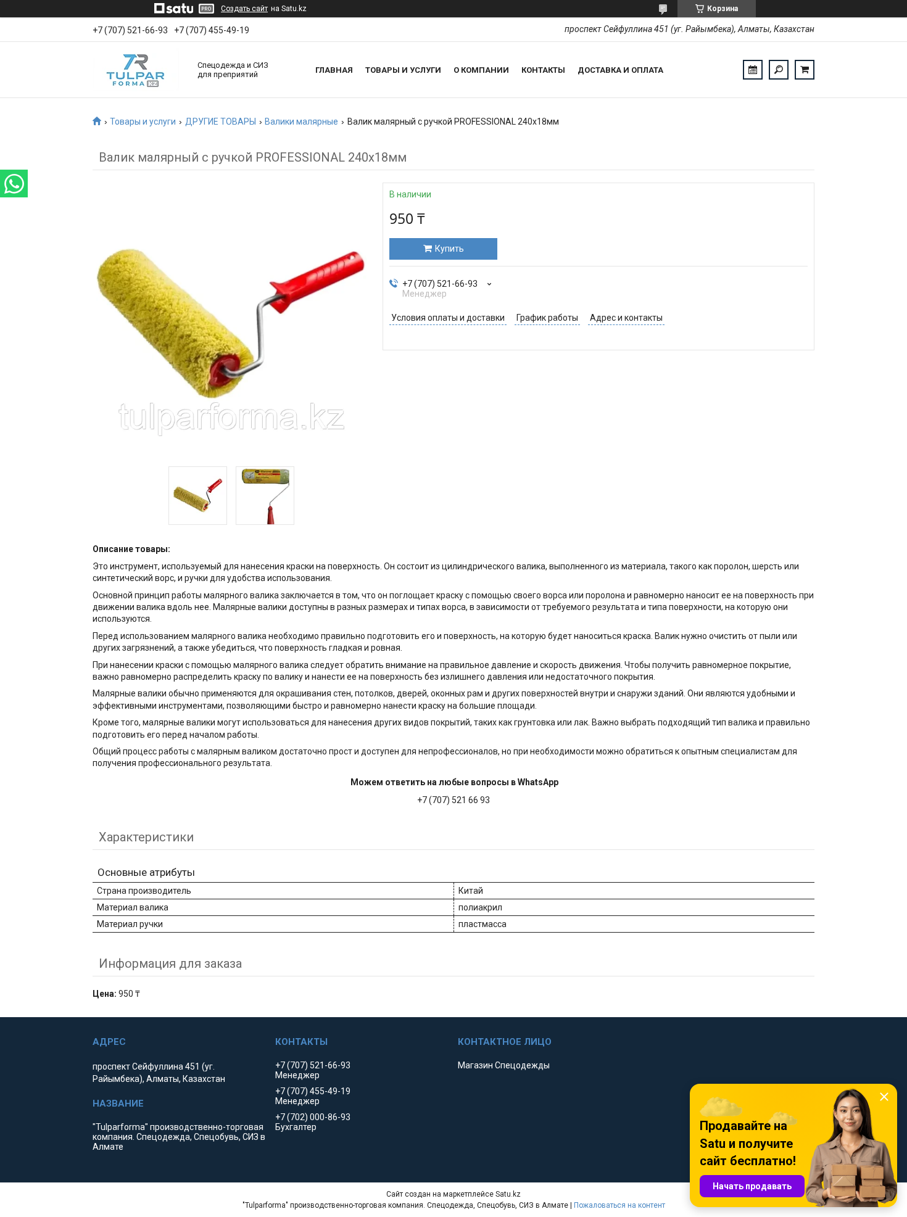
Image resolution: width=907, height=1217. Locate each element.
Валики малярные (301, 121)
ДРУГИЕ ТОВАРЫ (220, 121)
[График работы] (753, 70)
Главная (334, 70)
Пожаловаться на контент (619, 1205)
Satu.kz (508, 1194)
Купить (449, 249)
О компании (481, 70)
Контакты (543, 70)
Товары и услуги (403, 70)
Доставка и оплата (620, 70)
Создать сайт (244, 8)
